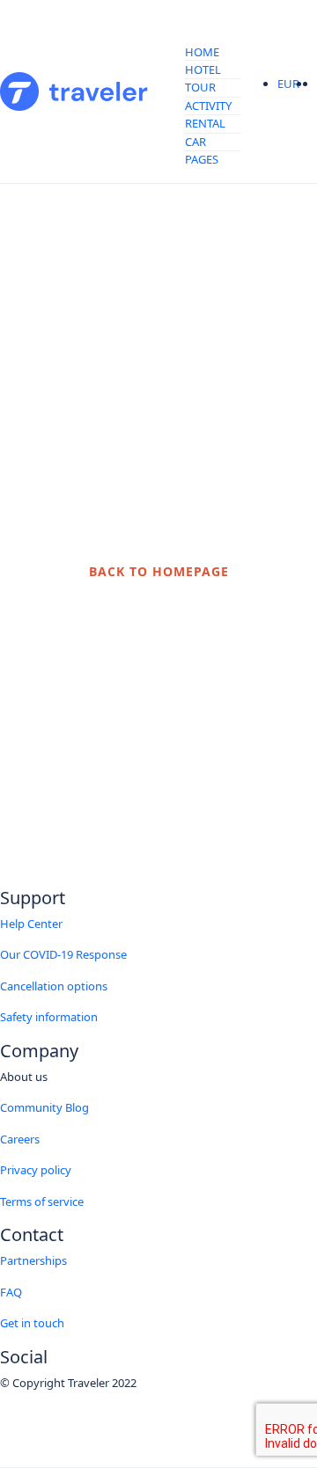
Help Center (31, 923)
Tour (200, 87)
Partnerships (33, 1260)
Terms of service (42, 1201)
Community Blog (44, 1107)
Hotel (203, 69)
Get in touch (32, 1323)
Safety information (49, 1017)
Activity (208, 105)
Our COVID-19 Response (63, 954)
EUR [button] (289, 83)
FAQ (11, 1292)
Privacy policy (35, 1170)
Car (195, 142)
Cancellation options (53, 986)
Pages (201, 159)
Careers (20, 1139)
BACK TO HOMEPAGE (159, 571)
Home (202, 52)
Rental (205, 123)
